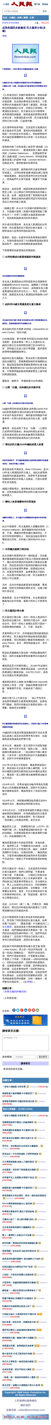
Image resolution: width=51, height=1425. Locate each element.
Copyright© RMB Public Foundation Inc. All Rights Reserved (25, 1393)
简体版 (45, 4)
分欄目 (12, 17)
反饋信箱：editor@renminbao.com (25, 1410)
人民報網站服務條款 (25, 1400)
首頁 (5, 17)
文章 (32, 17)
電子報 (37, 4)
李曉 (4, 36)
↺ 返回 (6, 4)
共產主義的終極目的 (15, 991)
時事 (19, 17)
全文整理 (7, 927)
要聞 (25, 17)
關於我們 (25, 1405)
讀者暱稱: (7, 1057)
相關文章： (8, 1080)
